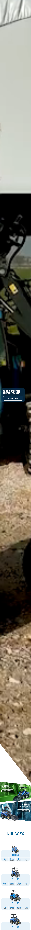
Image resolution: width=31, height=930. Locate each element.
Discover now (13, 398)
